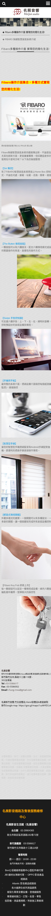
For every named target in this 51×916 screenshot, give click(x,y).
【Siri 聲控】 (7, 168)
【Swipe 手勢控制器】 (12, 318)
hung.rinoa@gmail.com (20, 689)
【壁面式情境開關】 (11, 515)
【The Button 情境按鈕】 (14, 244)
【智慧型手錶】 (9, 443)
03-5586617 (12, 683)
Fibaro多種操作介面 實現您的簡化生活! (25, 32)
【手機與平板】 (9, 380)
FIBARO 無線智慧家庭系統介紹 (20, 39)
